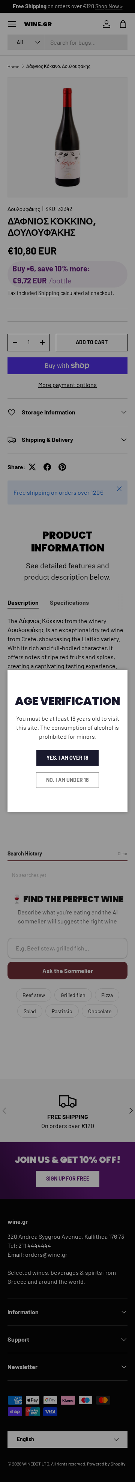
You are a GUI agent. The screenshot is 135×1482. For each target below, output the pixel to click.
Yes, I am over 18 (67, 758)
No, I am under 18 (67, 780)
